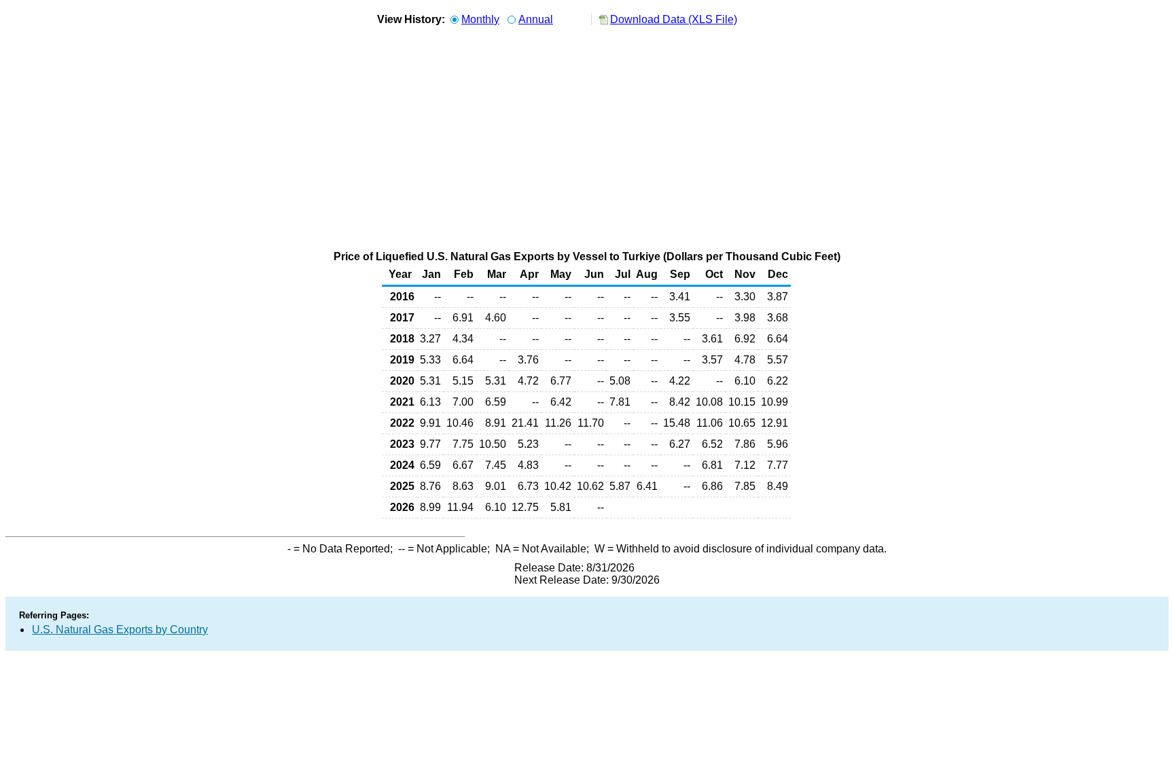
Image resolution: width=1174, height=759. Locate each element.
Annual (535, 19)
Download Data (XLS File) (673, 19)
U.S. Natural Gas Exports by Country (120, 629)
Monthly (480, 19)
